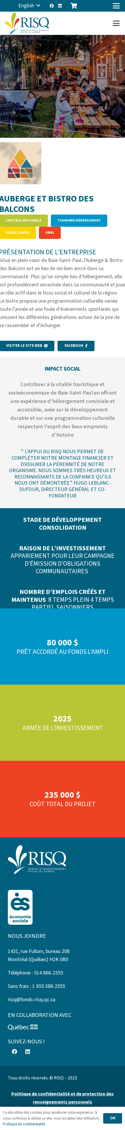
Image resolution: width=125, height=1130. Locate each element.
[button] (29, 6)
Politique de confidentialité (24, 1124)
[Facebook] (52, 6)
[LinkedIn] (60, 6)
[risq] (27, 23)
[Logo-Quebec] (62, 1027)
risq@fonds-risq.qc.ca (31, 999)
